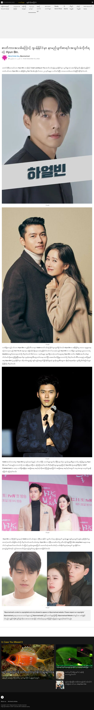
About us (3, 701)
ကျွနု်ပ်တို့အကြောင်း (31, 2)
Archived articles (12, 701)
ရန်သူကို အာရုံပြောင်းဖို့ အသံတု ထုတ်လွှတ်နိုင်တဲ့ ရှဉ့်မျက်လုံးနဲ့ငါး (20, 678)
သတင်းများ (21, 2)
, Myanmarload (19, 56)
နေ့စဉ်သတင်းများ (39, 8)
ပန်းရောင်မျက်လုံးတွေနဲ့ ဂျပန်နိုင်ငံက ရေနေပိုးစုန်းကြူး (72, 667)
